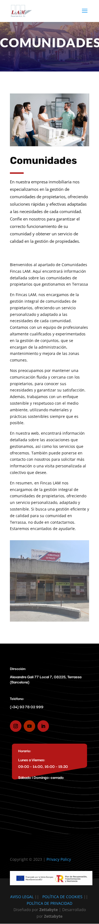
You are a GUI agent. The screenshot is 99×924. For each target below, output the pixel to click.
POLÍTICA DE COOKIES (62, 896)
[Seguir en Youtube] (29, 726)
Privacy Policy (58, 859)
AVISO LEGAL (22, 896)
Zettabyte (53, 916)
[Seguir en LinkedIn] (43, 726)
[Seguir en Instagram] (15, 726)
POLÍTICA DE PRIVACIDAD (49, 903)
